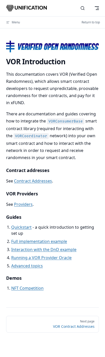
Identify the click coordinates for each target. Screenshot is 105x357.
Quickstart (21, 227)
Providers (23, 204)
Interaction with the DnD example (43, 249)
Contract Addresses (33, 181)
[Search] (82, 8)
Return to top (91, 22)
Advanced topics (27, 266)
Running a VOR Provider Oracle (41, 257)
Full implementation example (39, 241)
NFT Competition (27, 288)
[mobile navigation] (97, 8)
